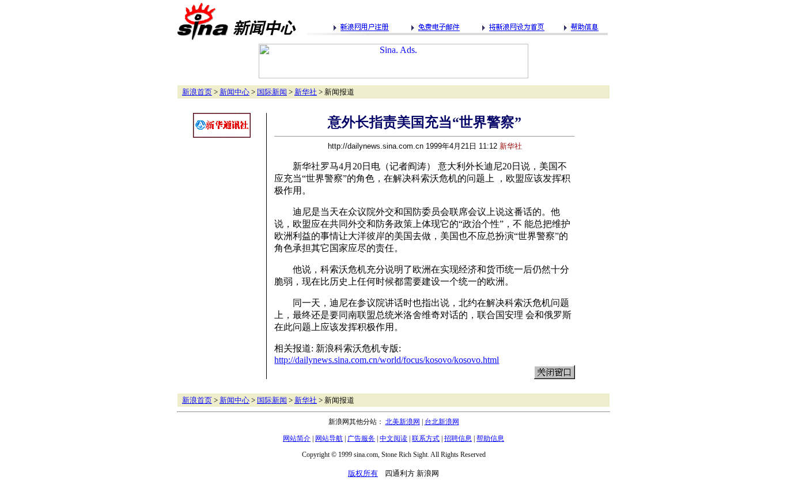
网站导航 (329, 438)
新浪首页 (197, 92)
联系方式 (426, 438)
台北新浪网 (442, 422)
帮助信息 (490, 438)
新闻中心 (234, 92)
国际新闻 (272, 92)
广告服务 (361, 438)
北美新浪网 (402, 422)
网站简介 (297, 438)
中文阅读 (393, 438)
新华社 (305, 92)
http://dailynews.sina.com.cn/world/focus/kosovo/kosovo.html (386, 360)
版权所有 (363, 473)
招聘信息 (458, 438)
